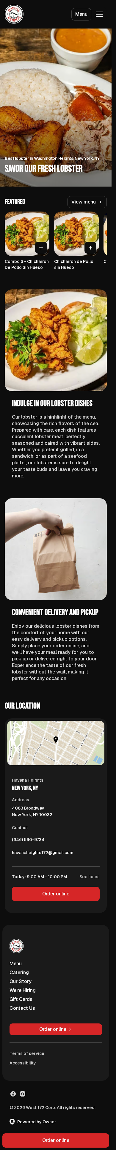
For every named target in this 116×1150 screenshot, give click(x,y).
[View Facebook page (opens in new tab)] (13, 1093)
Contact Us (22, 1008)
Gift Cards (21, 999)
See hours (89, 876)
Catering (19, 972)
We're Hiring (23, 990)
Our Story (21, 981)
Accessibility (23, 1063)
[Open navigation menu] (99, 14)
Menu (81, 14)
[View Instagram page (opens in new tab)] (22, 1093)
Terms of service (27, 1053)
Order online (55, 894)
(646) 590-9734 (28, 841)
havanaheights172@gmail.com (42, 854)
